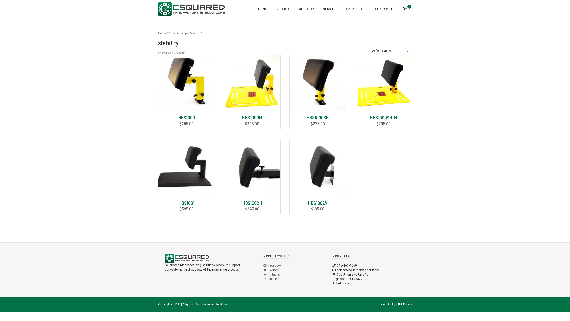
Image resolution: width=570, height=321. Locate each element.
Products (283, 8)
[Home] (191, 8)
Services (331, 8)
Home (262, 8)
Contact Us (385, 8)
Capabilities (357, 8)
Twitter (272, 270)
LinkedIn (273, 279)
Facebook (274, 265)
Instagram (274, 274)
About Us (307, 8)
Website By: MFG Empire (396, 304)
